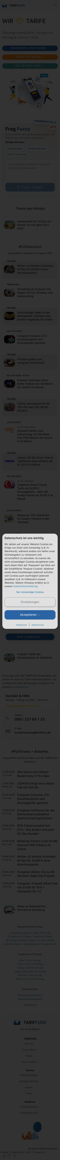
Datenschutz (38, 625)
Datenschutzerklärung (25, 586)
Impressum (21, 625)
